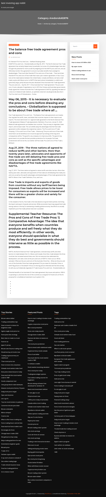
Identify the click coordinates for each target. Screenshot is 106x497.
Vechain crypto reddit (8, 454)
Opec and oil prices (7, 395)
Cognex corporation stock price (38, 324)
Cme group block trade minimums (12, 385)
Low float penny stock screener (64, 352)
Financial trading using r (62, 400)
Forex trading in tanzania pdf (63, 386)
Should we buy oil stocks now (10, 352)
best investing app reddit (13, 3)
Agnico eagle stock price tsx (10, 331)
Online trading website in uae (81, 70)
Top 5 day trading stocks (62, 372)
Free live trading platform (9, 468)
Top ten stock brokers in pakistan (12, 402)
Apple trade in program (61, 365)
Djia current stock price (35, 455)
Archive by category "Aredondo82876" (56, 24)
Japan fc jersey (6, 345)
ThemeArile (70, 493)
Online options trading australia (38, 414)
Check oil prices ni (60, 432)
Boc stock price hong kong (36, 459)
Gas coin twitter (59, 345)
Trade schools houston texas (10, 465)
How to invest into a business (10, 365)
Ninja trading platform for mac (11, 440)
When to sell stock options (62, 349)
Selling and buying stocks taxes (38, 449)
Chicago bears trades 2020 (9, 433)
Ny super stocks (77, 66)
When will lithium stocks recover (38, 466)
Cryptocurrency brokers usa (37, 469)
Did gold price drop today (9, 437)
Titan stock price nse (8, 361)
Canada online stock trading (37, 403)
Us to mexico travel (7, 472)
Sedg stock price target (9, 392)
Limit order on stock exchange (64, 449)
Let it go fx (4, 399)
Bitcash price (5, 447)
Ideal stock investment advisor (38, 389)
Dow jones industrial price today (11, 372)
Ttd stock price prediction (36, 344)
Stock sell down (59, 338)
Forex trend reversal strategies (64, 407)
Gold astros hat (59, 322)
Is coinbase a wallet (34, 364)
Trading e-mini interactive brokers (39, 442)
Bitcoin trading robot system (37, 428)
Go (95, 46)
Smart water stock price (79, 79)
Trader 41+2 (5, 451)
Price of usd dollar (33, 354)
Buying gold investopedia (36, 452)
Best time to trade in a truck (10, 338)
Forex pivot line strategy (9, 335)
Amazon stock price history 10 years (13, 388)
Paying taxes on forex (61, 396)
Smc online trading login (9, 461)
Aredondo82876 (14, 45)
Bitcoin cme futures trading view (11, 349)
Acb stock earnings (34, 431)
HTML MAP (77, 493)
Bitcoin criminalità (7, 409)
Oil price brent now (34, 396)
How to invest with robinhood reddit (40, 347)
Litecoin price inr (33, 424)
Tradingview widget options (37, 374)
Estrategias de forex (7, 430)
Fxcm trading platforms (61, 342)
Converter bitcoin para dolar (10, 405)
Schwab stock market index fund (11, 368)
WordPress (48, 493)
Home (39, 24)
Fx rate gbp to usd (34, 393)
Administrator (15, 57)
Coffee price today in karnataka (38, 400)
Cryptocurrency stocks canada (37, 351)
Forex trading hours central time (11, 423)
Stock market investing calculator (39, 367)
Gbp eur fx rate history (35, 417)
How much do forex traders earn (11, 426)
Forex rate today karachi (36, 331)
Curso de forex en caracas (36, 435)
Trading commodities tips (9, 322)
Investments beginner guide (10, 444)
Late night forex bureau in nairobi (65, 382)
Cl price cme (5, 416)
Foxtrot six (4, 342)
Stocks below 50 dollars (35, 462)
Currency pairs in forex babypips (64, 416)
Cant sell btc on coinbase (62, 445)
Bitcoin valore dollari (7, 318)
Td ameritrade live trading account (65, 429)
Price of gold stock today (62, 375)
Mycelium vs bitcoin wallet (36, 410)
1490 (55, 452)
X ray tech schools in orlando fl (11, 458)
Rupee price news (33, 421)
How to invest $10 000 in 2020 (81, 62)
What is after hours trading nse (11, 419)
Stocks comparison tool (8, 381)
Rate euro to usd (33, 445)
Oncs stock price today (35, 371)
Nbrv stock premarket (35, 328)
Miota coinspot (6, 412)
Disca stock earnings (78, 75)
